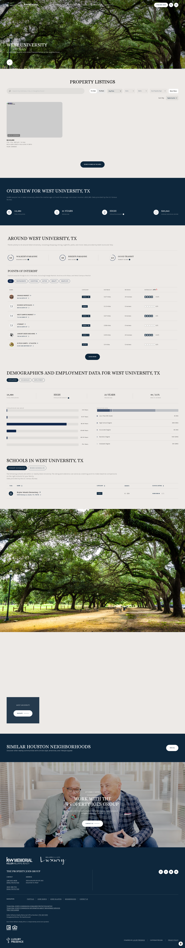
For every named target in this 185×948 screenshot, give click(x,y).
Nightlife (65, 281)
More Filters (173, 91)
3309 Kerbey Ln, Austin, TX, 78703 (28, 494)
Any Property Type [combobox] (156, 91)
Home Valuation (81, 5)
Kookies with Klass (24, 305)
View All (172, 748)
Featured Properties (53, 5)
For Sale (93, 91)
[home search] (171, 5)
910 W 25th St (23, 298)
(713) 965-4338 (161, 5)
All (12, 281)
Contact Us (109, 5)
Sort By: (161, 98)
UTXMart (20, 324)
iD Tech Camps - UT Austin (26, 343)
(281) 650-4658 (12, 881)
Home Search (68, 5)
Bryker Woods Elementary (27, 492)
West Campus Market (25, 315)
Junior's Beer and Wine (26, 334)
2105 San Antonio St (25, 346)
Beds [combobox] (126, 91)
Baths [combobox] (140, 91)
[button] (92, 824)
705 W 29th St (23, 336)
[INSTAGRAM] (166, 872)
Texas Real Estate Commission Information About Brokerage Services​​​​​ (33, 908)
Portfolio (30, 899)
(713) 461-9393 (43, 915)
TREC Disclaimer (13, 910)
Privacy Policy (173, 940)
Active (45, 281)
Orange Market (23, 295)
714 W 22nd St (23, 317)
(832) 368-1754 (12, 887)
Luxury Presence (139, 940)
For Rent (101, 91)
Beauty (54, 281)
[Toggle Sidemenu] (176, 5)
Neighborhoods (96, 5)
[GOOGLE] (176, 872)
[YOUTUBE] (171, 872)
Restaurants (22, 281)
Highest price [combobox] (171, 98)
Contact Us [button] (84, 899)
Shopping (35, 281)
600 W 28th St (23, 326)
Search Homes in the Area (92, 164)
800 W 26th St (23, 307)
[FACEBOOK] (161, 872)
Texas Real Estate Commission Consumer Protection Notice (29, 906)
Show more (92, 356)
